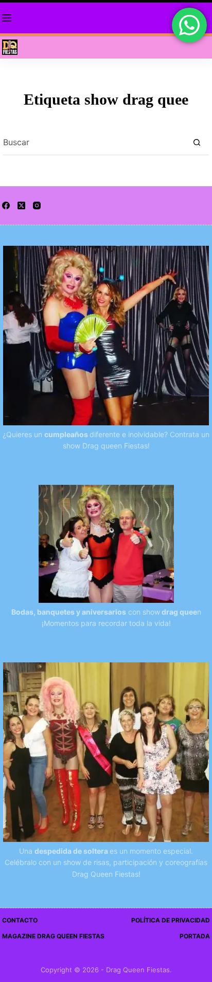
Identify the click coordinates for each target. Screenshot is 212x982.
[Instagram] (37, 205)
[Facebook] (6, 205)
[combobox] (93, 142)
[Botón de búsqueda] (196, 142)
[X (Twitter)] (21, 205)
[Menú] (6, 18)
